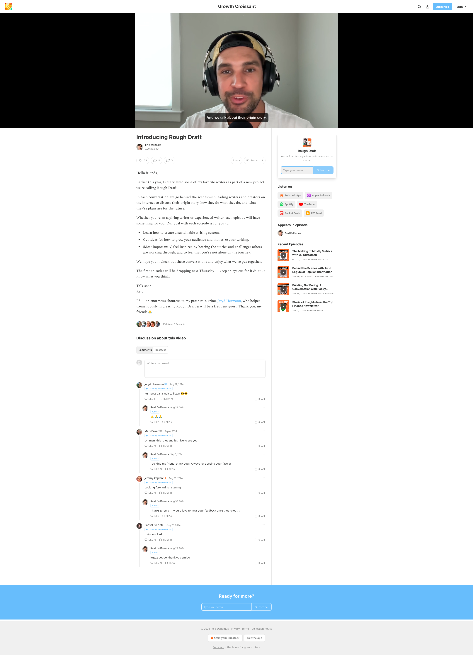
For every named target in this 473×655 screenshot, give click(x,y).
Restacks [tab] (160, 350)
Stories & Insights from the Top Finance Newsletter (312, 304)
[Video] (127, 66)
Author (155, 411)
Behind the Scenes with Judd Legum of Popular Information (312, 270)
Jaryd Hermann (229, 301)
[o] (283, 255)
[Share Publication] (427, 6)
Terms (245, 628)
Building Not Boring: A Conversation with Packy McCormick (309, 287)
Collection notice (262, 628)
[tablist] (152, 350)
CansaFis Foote (154, 525)
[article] (307, 255)
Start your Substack (226, 638)
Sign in (461, 7)
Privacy (235, 628)
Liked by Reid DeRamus (160, 388)
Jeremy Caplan (153, 478)
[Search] (419, 6)
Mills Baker (151, 431)
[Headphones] (127, 74)
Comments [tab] (145, 350)
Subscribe (442, 7)
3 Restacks (179, 324)
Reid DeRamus (153, 145)
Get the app (254, 638)
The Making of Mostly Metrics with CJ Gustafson (312, 253)
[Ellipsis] (264, 384)
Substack (218, 647)
